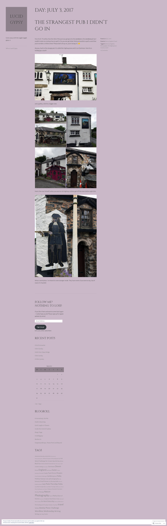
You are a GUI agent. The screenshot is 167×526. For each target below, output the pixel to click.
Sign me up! (40, 327)
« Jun (36, 404)
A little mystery (39, 359)
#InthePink (48, 456)
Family (46, 473)
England (111, 41)
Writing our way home (41, 514)
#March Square (47, 458)
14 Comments (104, 50)
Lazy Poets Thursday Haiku (52, 484)
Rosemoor (41, 498)
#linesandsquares (39, 458)
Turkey (37, 508)
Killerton (60, 481)
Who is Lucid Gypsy (11, 48)
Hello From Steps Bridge (42, 352)
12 (45, 384)
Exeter (54, 470)
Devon (107, 41)
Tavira (62, 501)
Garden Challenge (42, 476)
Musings (41, 492)
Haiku (59, 476)
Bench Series (42, 463)
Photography (104, 46)
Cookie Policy (31, 522)
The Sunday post (39, 505)
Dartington (45, 466)
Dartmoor (107, 44)
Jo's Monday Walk (53, 481)
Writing (57, 511)
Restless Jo (38, 439)
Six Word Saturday (47, 501)
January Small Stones (41, 481)
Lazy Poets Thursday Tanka (52, 486)
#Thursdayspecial (55, 458)
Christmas (58, 463)
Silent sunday (39, 355)
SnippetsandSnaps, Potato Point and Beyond (48, 443)
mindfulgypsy (39, 436)
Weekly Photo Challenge (49, 508)
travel (106, 48)
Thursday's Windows (48, 504)
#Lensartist (53, 456)
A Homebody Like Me (41, 418)
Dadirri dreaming (40, 422)
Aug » (40, 404)
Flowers (59, 473)
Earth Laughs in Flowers (42, 425)
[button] (50, 115)
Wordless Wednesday (44, 511)
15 (57, 384)
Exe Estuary (49, 470)
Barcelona (60, 461)
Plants (50, 496)
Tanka (59, 501)
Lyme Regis (44, 489)
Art (56, 461)
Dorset (36, 470)
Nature (47, 492)
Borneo (53, 463)
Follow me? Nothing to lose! (48, 304)
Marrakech (54, 489)
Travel (115, 41)
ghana (54, 476)
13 (49, 384)
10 (37, 384)
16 (62, 384)
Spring (56, 501)
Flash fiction (52, 473)
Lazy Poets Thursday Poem (40, 486)
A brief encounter (40, 345)
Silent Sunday (39, 349)
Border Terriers (48, 463)
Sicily (57, 499)
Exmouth (41, 473)
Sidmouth (61, 498)
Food (36, 476)
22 (57, 388)
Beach (37, 463)
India (47, 479)
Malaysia (49, 489)
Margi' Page (38, 432)
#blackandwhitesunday (40, 456)
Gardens (50, 476)
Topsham (55, 505)
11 (41, 384)
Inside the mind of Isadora (43, 429)
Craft (61, 463)
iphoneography (54, 479)
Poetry (55, 496)
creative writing (39, 466)
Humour (42, 479)
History (37, 479)
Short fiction (52, 499)
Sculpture (46, 499)
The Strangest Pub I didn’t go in (71, 25)
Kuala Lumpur (38, 484)
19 (45, 388)
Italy (60, 479)
